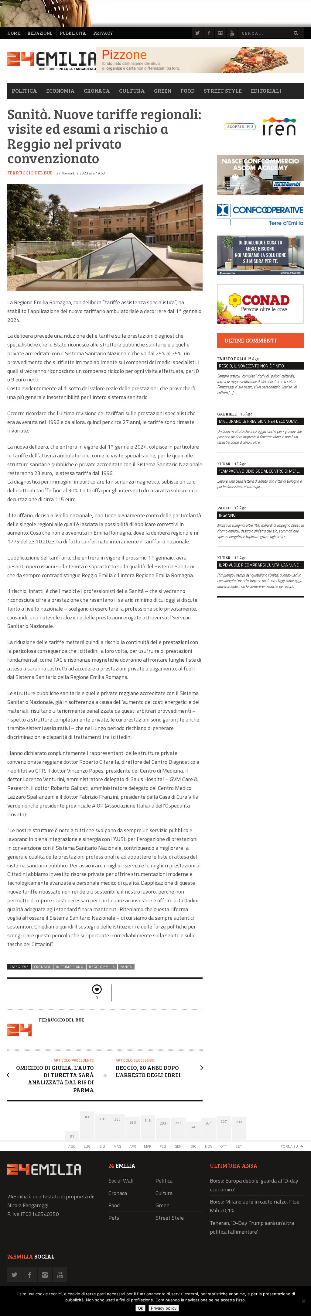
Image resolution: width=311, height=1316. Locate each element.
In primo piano (70, 966)
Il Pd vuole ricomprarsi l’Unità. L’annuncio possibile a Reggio (261, 565)
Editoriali (266, 90)
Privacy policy (163, 1308)
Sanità (126, 966)
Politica (24, 90)
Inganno (227, 515)
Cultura (132, 90)
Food (187, 90)
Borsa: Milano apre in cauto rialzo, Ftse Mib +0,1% (254, 1205)
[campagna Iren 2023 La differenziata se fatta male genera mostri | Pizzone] (200, 71)
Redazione (40, 33)
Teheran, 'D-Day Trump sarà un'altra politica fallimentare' (252, 1227)
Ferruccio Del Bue (30, 173)
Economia (60, 90)
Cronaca (97, 90)
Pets (113, 1218)
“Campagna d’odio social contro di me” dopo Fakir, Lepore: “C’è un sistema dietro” (261, 471)
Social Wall (121, 1180)
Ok (140, 1308)
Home (13, 33)
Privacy (103, 33)
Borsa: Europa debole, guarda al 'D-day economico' (254, 1185)
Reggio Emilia (102, 966)
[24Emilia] (51, 61)
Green (162, 90)
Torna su (289, 1146)
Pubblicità (73, 33)
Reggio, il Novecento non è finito (251, 366)
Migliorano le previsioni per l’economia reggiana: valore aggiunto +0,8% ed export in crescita (261, 421)
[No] (303, 1301)
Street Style (223, 90)
